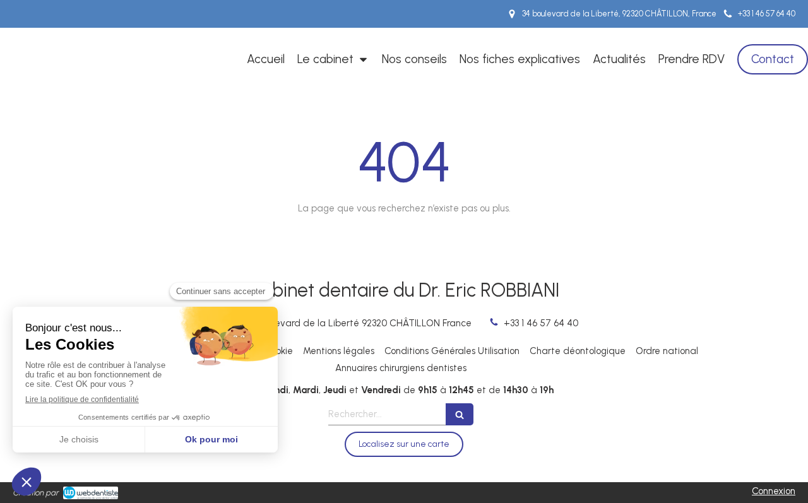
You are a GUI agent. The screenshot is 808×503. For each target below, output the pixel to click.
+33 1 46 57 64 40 (541, 323)
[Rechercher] (459, 414)
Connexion (773, 491)
